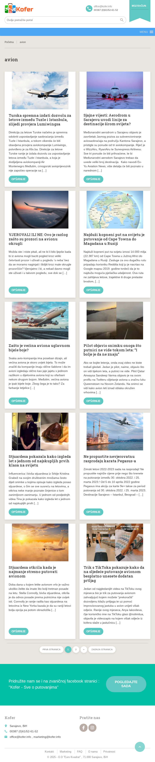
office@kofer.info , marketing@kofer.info (35, 736)
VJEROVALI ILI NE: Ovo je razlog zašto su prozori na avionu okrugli (38, 239)
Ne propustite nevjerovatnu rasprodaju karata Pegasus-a (110, 458)
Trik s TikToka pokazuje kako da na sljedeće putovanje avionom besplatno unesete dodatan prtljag (114, 574)
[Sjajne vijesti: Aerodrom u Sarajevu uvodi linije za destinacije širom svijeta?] (115, 90)
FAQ (79, 751)
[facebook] (84, 728)
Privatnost (109, 751)
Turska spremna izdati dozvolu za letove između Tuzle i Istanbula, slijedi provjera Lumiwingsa (40, 119)
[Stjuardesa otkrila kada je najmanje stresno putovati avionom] (40, 542)
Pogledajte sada (126, 684)
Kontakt (49, 751)
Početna (9, 42)
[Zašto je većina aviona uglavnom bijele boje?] (40, 320)
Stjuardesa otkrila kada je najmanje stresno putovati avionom (33, 571)
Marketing (65, 751)
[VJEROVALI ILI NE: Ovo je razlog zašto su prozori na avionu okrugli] (40, 210)
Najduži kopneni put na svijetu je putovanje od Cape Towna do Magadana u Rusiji (114, 239)
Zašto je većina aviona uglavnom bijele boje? (39, 347)
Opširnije (19, 179)
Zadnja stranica (102, 649)
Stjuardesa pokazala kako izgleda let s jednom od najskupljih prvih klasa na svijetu (40, 461)
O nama (92, 751)
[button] (144, 32)
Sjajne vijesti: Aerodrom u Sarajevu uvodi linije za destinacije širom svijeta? (107, 119)
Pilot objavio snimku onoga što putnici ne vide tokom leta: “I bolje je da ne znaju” (112, 350)
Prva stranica (52, 649)
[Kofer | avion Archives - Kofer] (19, 8)
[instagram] (92, 728)
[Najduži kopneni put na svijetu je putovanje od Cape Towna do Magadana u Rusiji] (115, 210)
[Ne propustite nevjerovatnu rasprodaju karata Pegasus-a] (115, 431)
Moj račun (139, 5)
